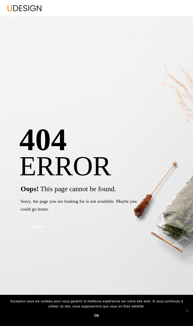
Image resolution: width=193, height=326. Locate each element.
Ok (96, 315)
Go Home (37, 227)
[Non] (186, 310)
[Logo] (24, 8)
